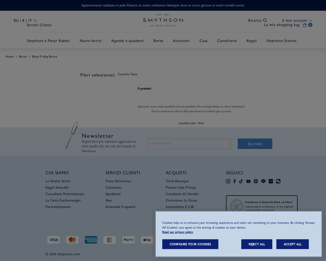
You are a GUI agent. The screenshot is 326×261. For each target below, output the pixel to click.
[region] (238, 234)
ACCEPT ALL (292, 244)
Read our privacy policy (177, 232)
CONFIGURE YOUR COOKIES (190, 244)
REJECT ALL (257, 244)
